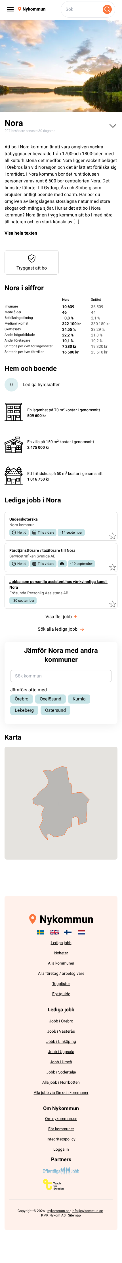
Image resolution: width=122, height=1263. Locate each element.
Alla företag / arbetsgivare (61, 973)
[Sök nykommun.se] (107, 9)
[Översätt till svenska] (40, 932)
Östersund (55, 710)
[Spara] (112, 535)
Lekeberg (24, 710)
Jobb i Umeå (61, 1062)
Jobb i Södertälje (61, 1072)
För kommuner (61, 1129)
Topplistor (61, 984)
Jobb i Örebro (61, 1021)
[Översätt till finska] (67, 932)
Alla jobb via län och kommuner (61, 1093)
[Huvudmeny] (10, 9)
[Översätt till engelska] (54, 932)
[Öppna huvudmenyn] (112, 125)
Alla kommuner (61, 963)
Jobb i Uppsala (61, 1052)
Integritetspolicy (61, 1139)
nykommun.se (58, 1210)
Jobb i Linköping (61, 1042)
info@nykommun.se (87, 1210)
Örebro (21, 699)
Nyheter (61, 953)
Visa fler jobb (61, 616)
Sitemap (74, 1215)
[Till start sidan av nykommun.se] (31, 9)
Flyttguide (61, 994)
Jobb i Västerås (61, 1031)
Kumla (79, 699)
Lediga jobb (61, 943)
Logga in (61, 1149)
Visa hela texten (21, 233)
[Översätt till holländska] (81, 932)
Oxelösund (50, 699)
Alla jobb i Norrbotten (61, 1082)
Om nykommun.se (61, 1119)
